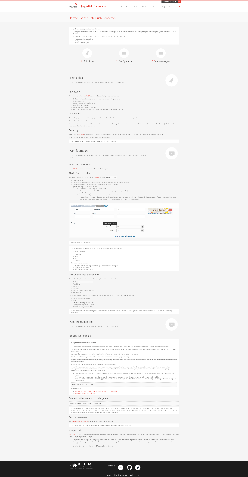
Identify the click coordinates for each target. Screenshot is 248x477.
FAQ (163, 7)
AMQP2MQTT (73, 435)
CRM (97, 177)
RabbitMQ (76, 169)
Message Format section (80, 421)
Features (137, 7)
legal (131, 475)
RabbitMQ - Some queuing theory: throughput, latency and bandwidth (96, 391)
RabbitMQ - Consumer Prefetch (85, 393)
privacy (138, 475)
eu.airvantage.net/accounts (169, 1)
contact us (123, 475)
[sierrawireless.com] (179, 1)
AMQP (88, 96)
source (109, 475)
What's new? (146, 7)
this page (81, 134)
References (171, 7)
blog (115, 475)
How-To (155, 7)
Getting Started (126, 7)
